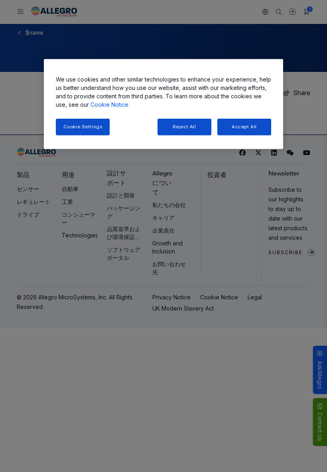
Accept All (244, 126)
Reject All (184, 126)
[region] (163, 104)
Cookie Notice (109, 104)
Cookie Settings (82, 126)
